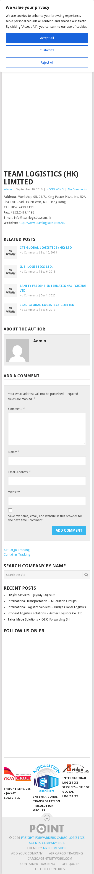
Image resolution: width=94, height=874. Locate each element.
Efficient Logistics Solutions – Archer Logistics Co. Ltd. (45, 613)
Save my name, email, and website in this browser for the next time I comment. (45, 518)
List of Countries (50, 869)
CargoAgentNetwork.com (50, 858)
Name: (13, 452)
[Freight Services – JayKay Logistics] (17, 774)
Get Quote (70, 864)
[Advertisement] (47, 121)
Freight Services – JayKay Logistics (31, 595)
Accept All (47, 38)
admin (8, 189)
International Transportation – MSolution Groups (42, 601)
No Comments (77, 189)
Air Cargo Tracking (17, 550)
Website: (14, 492)
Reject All (47, 62)
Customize (47, 50)
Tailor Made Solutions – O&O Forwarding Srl (39, 619)
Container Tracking (17, 554)
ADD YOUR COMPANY (26, 853)
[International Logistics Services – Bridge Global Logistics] (76, 769)
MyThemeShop (54, 848)
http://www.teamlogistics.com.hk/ (42, 223)
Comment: (16, 409)
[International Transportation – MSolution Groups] (46, 778)
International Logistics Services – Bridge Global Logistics (47, 607)
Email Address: (19, 472)
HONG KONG (55, 189)
